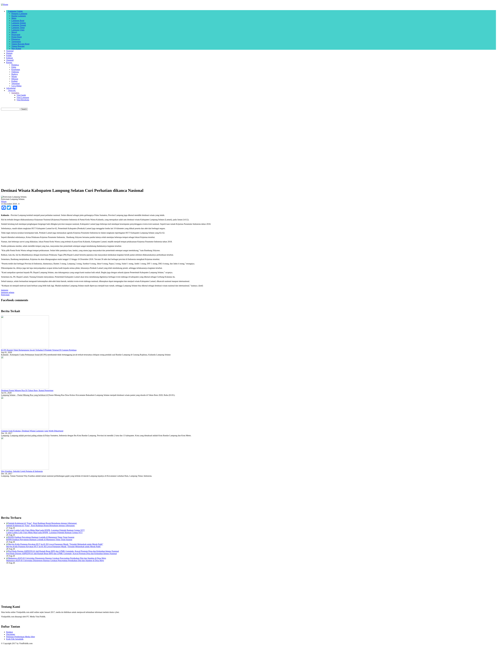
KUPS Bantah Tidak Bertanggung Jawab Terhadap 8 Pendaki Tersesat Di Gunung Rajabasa (38, 350)
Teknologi (15, 83)
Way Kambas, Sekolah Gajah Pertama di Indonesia (22, 471)
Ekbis (13, 67)
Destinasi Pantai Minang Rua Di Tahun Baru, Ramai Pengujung (27, 390)
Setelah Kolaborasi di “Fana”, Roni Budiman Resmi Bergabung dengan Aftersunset (40, 525)
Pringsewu (15, 39)
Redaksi (9, 632)
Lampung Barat (17, 20)
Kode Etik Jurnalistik (14, 639)
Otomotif (10, 60)
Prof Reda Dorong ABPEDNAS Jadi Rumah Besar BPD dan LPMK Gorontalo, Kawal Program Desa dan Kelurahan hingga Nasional (61, 553)
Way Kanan (16, 48)
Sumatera (15, 93)
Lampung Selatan (18, 23)
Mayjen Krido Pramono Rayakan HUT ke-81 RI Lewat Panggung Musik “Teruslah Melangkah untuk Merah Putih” (53, 546)
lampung (4, 290)
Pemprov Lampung (19, 13)
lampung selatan (7, 292)
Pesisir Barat (16, 37)
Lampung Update (15, 11)
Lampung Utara (17, 30)
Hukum (9, 53)
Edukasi (9, 58)
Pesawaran (15, 34)
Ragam (9, 62)
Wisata (14, 76)
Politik (9, 55)
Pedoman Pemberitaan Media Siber (20, 637)
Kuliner (14, 81)
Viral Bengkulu (23, 100)
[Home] (4, 4)
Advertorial (11, 88)
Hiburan (14, 79)
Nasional (9, 51)
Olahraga (15, 72)
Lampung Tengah (18, 25)
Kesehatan (15, 69)
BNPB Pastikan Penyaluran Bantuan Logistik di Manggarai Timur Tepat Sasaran (39, 539)
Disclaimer (10, 634)
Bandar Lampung (18, 16)
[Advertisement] (78, 131)
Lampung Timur (18, 27)
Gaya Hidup (16, 86)
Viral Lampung (23, 97)
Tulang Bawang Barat (20, 44)
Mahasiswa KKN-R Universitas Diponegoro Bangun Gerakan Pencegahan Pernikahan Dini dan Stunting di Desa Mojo (55, 560)
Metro (13, 18)
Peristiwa (15, 65)
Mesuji (14, 32)
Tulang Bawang (17, 46)
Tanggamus (16, 41)
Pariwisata (5, 295)
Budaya (14, 74)
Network (12, 90)
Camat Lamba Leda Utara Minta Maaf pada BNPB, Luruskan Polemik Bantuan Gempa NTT (44, 532)
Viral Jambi (21, 95)
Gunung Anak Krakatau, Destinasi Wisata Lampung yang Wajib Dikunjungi (32, 431)
